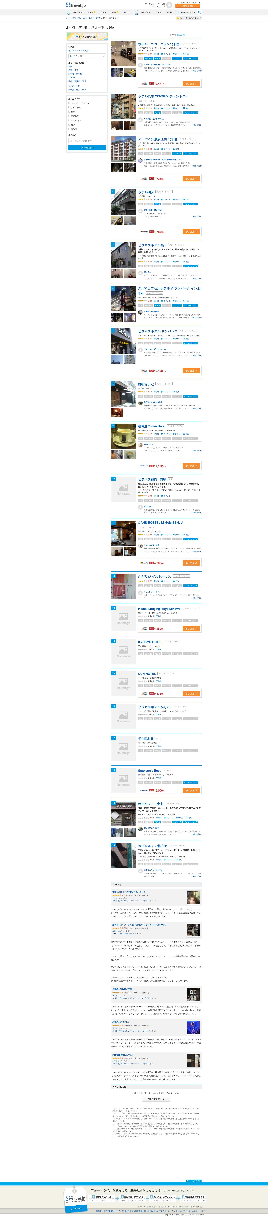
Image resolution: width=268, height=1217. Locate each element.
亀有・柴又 (73, 70)
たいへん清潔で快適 (151, 545)
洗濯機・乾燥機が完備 (122, 989)
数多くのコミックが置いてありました (129, 891)
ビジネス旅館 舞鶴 (152, 479)
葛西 (70, 66)
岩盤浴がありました (121, 1021)
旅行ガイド (77, 12)
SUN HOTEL (147, 673)
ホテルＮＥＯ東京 (150, 803)
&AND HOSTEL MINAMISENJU (160, 522)
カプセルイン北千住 (152, 846)
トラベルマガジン (187, 12)
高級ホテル (76, 107)
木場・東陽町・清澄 (77, 80)
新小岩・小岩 (74, 85)
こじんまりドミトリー (152, 591)
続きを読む (197, 70)
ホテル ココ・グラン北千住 (158, 44)
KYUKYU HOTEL (150, 642)
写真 (187, 54)
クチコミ (167, 54)
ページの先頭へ (195, 1181)
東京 (74, 18)
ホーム (68, 18)
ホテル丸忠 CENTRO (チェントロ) (162, 96)
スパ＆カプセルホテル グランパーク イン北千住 (130, 900)
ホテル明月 (146, 192)
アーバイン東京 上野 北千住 (157, 139)
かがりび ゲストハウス (154, 576)
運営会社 (99, 1211)
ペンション (76, 120)
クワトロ (115, 898)
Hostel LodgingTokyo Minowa (159, 608)
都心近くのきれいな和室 (153, 402)
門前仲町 (72, 77)
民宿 (73, 124)
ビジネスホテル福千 (152, 245)
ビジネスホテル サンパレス (158, 331)
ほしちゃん (116, 931)
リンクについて (178, 1211)
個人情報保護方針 (138, 1211)
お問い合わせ (192, 1211)
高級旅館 (75, 116)
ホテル (90, 12)
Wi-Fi (114, 12)
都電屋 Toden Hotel (151, 426)
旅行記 (127, 12)
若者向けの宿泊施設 (151, 311)
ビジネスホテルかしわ (154, 707)
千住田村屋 (146, 738)
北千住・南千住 (95, 18)
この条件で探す (87, 147)
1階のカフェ (148, 444)
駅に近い (147, 272)
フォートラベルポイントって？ (190, 18)
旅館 (73, 111)
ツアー (103, 12)
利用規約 (125, 1211)
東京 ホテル (82, 18)
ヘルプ (202, 1211)
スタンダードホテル (80, 103)
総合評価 (177, 35)
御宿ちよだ (146, 384)
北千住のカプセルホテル (153, 870)
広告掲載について (113, 1211)
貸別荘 (74, 129)
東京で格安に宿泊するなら (154, 210)
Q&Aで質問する (156, 1098)
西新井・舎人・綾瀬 (77, 89)
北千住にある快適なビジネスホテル (157, 64)
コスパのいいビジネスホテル (155, 349)
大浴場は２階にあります (123, 1054)
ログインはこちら (158, 6)
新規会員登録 (187, 6)
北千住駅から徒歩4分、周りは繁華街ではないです (163, 159)
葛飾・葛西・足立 (82, 50)
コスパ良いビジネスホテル (154, 118)
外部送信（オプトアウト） (159, 1211)
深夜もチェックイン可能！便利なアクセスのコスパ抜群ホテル (139, 924)
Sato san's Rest (149, 770)
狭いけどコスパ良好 (151, 828)
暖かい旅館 (148, 506)
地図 (157, 54)
